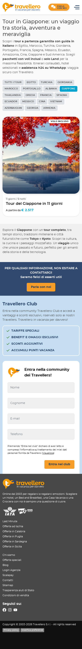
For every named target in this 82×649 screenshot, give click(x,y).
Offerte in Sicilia (12, 546)
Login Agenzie (11, 570)
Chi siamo (9, 555)
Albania (51, 88)
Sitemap (8, 585)
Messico (28, 101)
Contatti (8, 580)
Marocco (11, 88)
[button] (58, 7)
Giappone (68, 88)
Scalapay (8, 575)
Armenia (49, 108)
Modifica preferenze (32, 630)
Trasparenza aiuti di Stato (18, 590)
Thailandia (13, 95)
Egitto (31, 82)
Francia (46, 95)
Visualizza (48, 453)
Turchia (46, 82)
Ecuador (11, 101)
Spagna (62, 95)
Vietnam (56, 101)
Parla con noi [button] (41, 287)
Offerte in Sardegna (15, 541)
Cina (42, 101)
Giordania (65, 82)
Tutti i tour (13, 82)
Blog (5, 565)
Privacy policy (11, 630)
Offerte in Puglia (13, 536)
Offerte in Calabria (14, 531)
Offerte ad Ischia (13, 526)
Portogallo (31, 88)
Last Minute (10, 521)
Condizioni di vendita (16, 595)
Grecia (30, 95)
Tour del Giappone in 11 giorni (34, 204)
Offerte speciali (12, 560)
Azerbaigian (13, 108)
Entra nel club (59, 464)
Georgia (32, 108)
